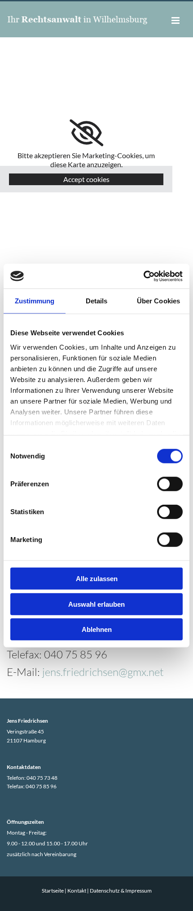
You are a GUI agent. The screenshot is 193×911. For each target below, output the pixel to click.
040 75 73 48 (41, 777)
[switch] (170, 484)
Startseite (53, 890)
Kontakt (76, 890)
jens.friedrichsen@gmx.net (103, 672)
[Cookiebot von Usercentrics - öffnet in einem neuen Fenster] (143, 276)
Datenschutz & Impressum (121, 890)
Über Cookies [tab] (158, 301)
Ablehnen (97, 629)
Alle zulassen (97, 578)
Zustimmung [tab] (35, 301)
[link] (86, 133)
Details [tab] (97, 301)
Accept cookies (86, 179)
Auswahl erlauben (96, 604)
